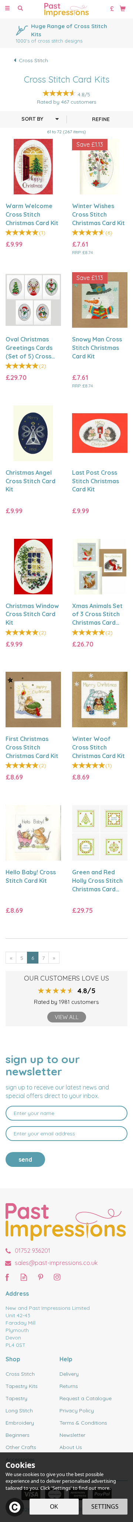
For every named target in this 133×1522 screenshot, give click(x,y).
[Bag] (123, 8)
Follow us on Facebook (7, 1277)
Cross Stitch (20, 1374)
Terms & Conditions (83, 1422)
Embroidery (20, 1422)
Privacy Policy (76, 1410)
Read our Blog (23, 1277)
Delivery (69, 1374)
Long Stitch (19, 1410)
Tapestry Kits (22, 1386)
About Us (70, 1447)
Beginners (18, 1435)
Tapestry (16, 1398)
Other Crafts (21, 1447)
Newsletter (72, 1435)
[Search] (20, 8)
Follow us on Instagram (57, 1277)
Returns (68, 1386)
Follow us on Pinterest (40, 1277)
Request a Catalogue (85, 1398)
